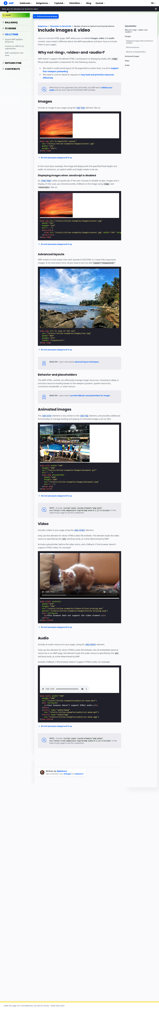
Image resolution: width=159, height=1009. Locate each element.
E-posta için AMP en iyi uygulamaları (14, 47)
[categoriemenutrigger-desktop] (46, 16)
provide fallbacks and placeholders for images (90, 395)
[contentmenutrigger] (140, 27)
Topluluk (58, 3)
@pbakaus (62, 771)
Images (128, 36)
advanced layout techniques (87, 362)
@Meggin (68, 774)
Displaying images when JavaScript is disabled (139, 42)
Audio (127, 65)
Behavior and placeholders (136, 52)
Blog (88, 3)
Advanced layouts (132, 47)
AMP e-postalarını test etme (14, 54)
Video (127, 61)
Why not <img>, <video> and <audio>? (136, 31)
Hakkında (25, 3)
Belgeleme (42, 3)
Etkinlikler (74, 3)
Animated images (132, 56)
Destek (99, 3)
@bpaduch (79, 774)
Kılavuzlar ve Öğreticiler (60, 26)
